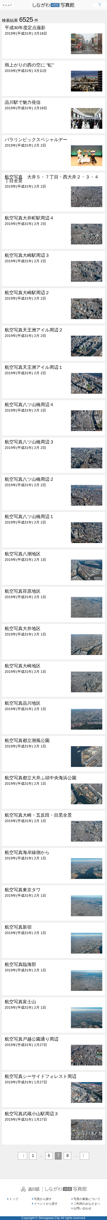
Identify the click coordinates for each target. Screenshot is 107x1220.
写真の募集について (86, 1199)
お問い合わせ (82, 1208)
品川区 (30, 1189)
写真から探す (43, 1199)
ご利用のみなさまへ (86, 1203)
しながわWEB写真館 (66, 1189)
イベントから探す (46, 1203)
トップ (13, 1199)
